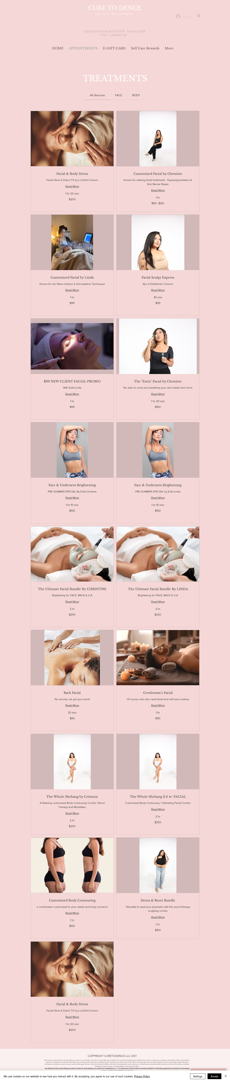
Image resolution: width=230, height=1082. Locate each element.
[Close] (226, 1076)
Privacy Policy (142, 1076)
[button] (199, 15)
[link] (97, 95)
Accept (214, 1076)
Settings (197, 1076)
